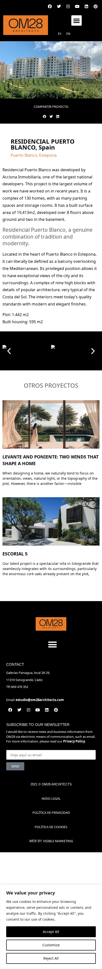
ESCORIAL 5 (14, 554)
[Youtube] (77, 6)
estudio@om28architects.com (40, 700)
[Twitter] (59, 6)
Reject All (51, 958)
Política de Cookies (51, 827)
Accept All (51, 931)
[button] (76, 20)
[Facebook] (50, 6)
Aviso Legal (51, 798)
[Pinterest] (96, 6)
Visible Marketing (58, 841)
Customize (51, 945)
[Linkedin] (86, 6)
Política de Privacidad (51, 812)
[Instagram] (68, 6)
